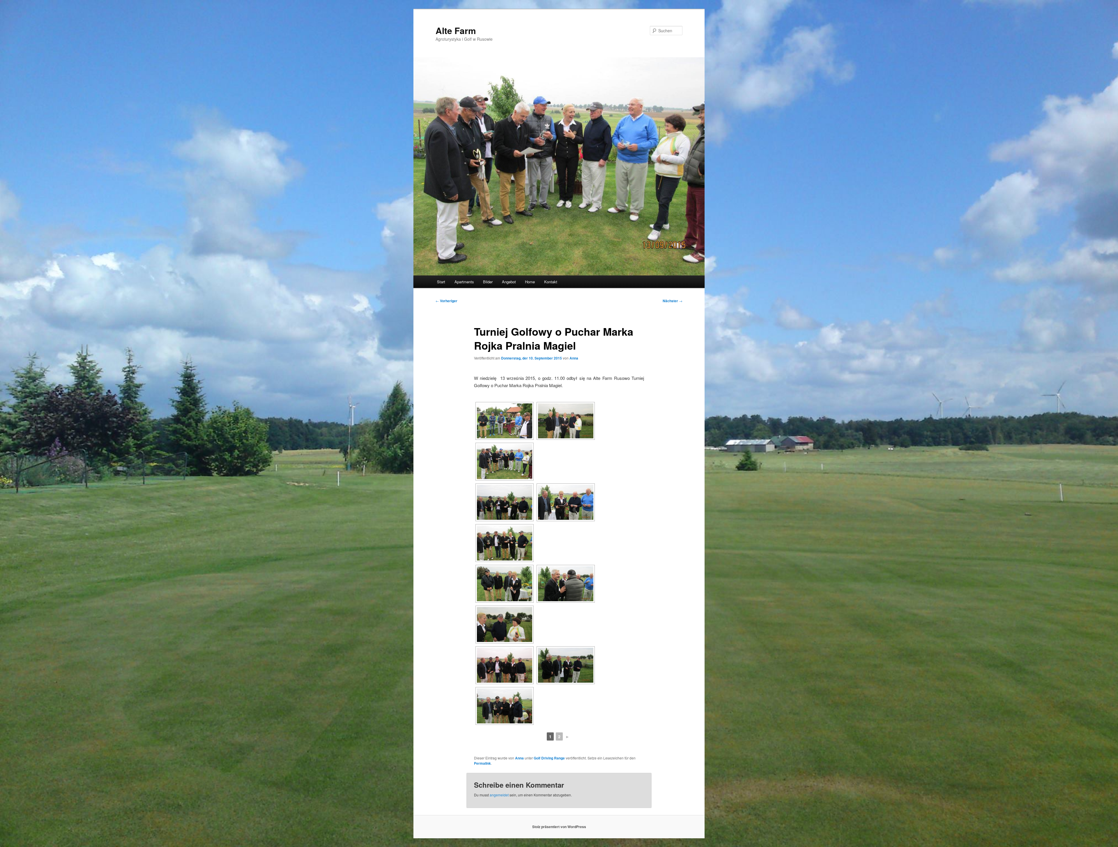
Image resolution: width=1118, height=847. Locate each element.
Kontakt (550, 281)
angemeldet (499, 794)
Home (530, 281)
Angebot (509, 281)
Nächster (672, 300)
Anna (573, 358)
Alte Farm (456, 30)
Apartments (464, 281)
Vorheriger (446, 300)
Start (441, 281)
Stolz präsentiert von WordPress (559, 826)
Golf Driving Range (549, 758)
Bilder (488, 281)
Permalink (482, 763)
